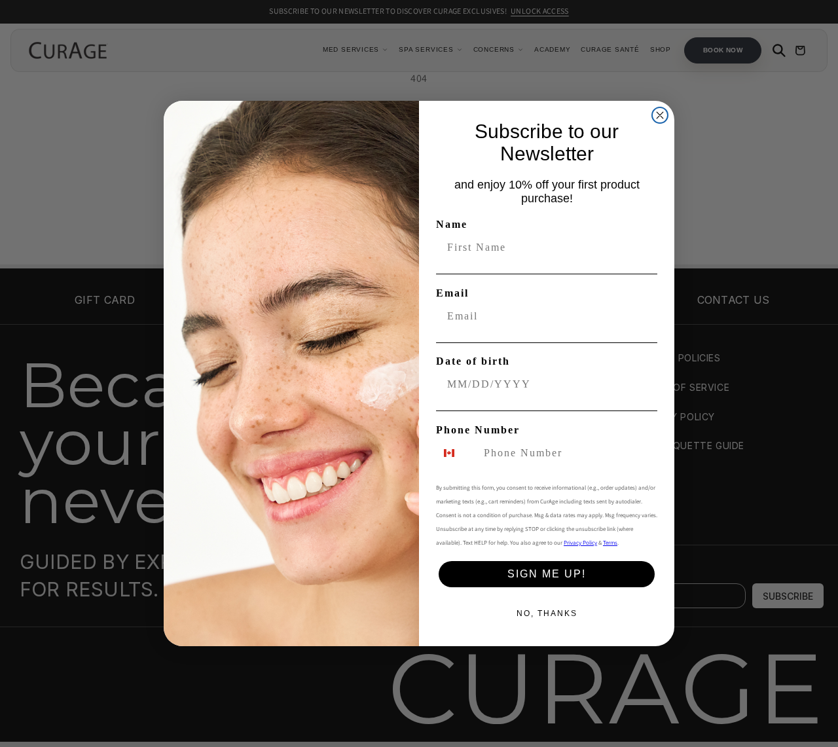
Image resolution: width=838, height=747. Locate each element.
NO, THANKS (547, 613)
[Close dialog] (660, 115)
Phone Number (478, 429)
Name (451, 224)
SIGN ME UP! (546, 573)
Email (452, 293)
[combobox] (457, 453)
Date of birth (473, 361)
